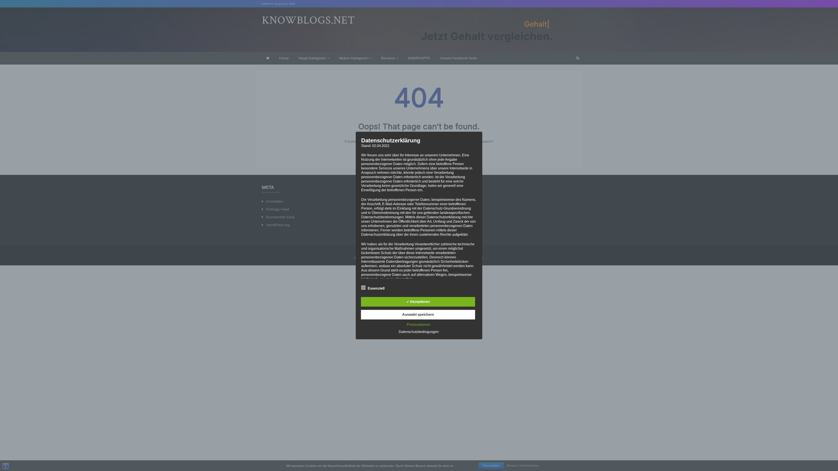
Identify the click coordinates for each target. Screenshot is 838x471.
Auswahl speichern (418, 314)
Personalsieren (418, 324)
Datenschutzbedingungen (419, 332)
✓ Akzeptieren (418, 302)
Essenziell (376, 288)
